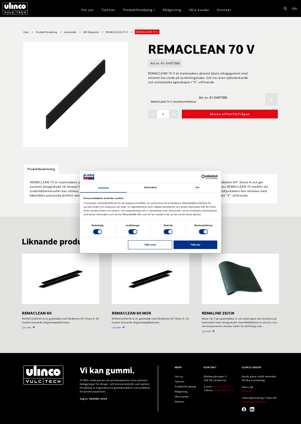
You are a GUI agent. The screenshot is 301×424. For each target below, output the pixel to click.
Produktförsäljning (139, 10)
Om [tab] (197, 187)
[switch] (132, 231)
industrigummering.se (254, 401)
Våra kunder (199, 10)
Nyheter (180, 401)
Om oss (87, 10)
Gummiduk (70, 32)
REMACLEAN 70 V (117, 32)
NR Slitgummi (91, 32)
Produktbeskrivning (41, 169)
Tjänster (108, 10)
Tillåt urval (150, 244)
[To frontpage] (15, 8)
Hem (26, 32)
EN (294, 8)
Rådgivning (172, 10)
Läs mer (26, 327)
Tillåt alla (195, 244)
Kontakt (224, 10)
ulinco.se (247, 390)
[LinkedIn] (252, 409)
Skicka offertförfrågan (230, 114)
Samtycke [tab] (103, 187)
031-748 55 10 (222, 386)
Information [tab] (150, 187)
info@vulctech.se (224, 390)
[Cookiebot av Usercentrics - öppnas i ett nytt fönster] (204, 177)
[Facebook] (244, 409)
